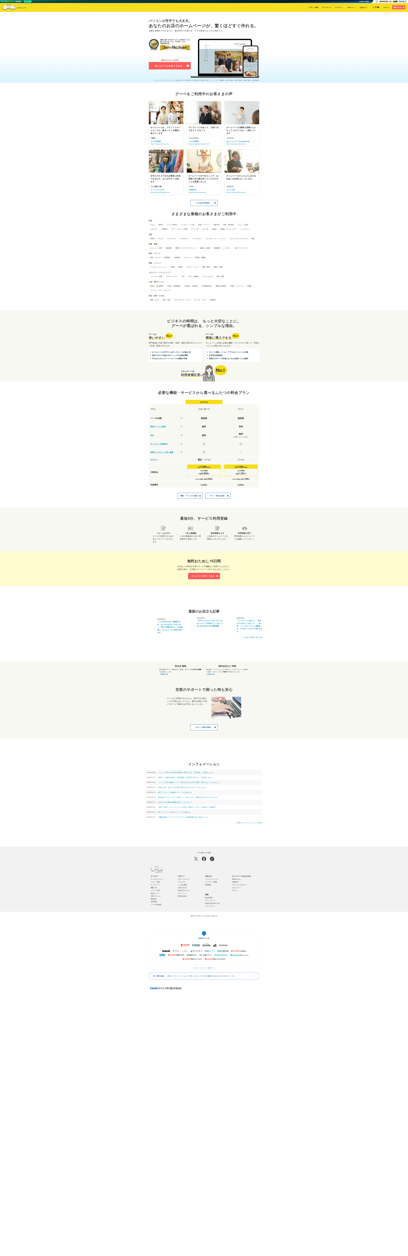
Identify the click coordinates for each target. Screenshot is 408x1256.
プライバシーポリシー (239, 885)
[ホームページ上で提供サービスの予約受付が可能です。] (181, 444)
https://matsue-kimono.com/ (160, 144)
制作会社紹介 (182, 896)
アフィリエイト (210, 900)
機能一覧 (154, 887)
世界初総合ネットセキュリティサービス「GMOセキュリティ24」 (165, 997)
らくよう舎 (230, 189)
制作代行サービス (184, 890)
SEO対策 (154, 902)
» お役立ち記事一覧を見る (252, 637)
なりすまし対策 (219, 999)
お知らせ (363, 7)
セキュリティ (236, 887)
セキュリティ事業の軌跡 (231, 999)
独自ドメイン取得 (158, 426)
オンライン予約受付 (159, 444)
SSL (152, 435)
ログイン (386, 7)
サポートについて (184, 879)
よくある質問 (182, 885)
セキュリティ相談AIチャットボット (216, 996)
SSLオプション (156, 896)
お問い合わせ (182, 887)
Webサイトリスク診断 (200, 997)
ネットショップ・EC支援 (170, 1041)
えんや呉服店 (156, 141)
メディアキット (210, 906)
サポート (350, 7)
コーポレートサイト (199, 968)
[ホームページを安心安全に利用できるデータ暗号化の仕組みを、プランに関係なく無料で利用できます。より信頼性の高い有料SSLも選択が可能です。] (181, 435)
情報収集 (216, 1041)
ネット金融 (223, 1041)
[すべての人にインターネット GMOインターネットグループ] (393, 1)
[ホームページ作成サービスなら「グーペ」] (13, 7)
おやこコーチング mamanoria (237, 141)
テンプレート (327, 7)
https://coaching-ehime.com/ (235, 144)
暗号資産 (230, 1041)
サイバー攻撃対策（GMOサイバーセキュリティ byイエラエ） (176, 999)
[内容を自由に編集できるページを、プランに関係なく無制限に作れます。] (181, 418)
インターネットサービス (156, 1041)
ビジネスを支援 (181, 1041)
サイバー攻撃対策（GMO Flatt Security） (203, 999)
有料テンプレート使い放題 (161, 452)
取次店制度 (208, 897)
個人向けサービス (238, 1041)
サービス (338, 7)
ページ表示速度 (156, 904)
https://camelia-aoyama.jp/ (197, 192)
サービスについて (157, 879)
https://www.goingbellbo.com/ (160, 192)
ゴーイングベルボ (157, 189)
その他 (246, 1041)
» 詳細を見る (163, 674)
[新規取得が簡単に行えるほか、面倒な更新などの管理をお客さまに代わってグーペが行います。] (181, 426)
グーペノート (182, 893)
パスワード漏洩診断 (188, 997)
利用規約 (235, 882)
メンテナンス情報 (211, 882)
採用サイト (211, 968)
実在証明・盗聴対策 (154, 999)
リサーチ (210, 1041)
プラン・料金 (313, 7)
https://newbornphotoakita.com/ (199, 144)
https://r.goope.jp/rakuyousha (236, 192)
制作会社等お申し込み (212, 903)
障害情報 (208, 885)
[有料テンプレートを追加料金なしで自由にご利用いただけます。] (181, 452)
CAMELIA (192, 189)
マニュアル (181, 882)
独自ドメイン (155, 893)
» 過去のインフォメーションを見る (249, 822)
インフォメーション (211, 879)
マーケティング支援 (200, 1041)
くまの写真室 (193, 141)
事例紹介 (154, 899)
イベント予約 (155, 890)
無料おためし (398, 7)
